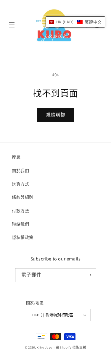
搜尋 (16, 157)
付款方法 (20, 210)
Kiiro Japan (46, 347)
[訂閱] (89, 275)
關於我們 (20, 170)
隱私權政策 (22, 237)
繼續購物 (55, 114)
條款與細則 (22, 197)
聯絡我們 (20, 224)
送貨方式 (20, 184)
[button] (11, 24)
